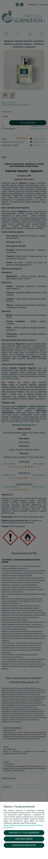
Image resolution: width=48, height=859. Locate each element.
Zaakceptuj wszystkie (24, 845)
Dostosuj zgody (24, 839)
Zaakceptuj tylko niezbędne (24, 833)
